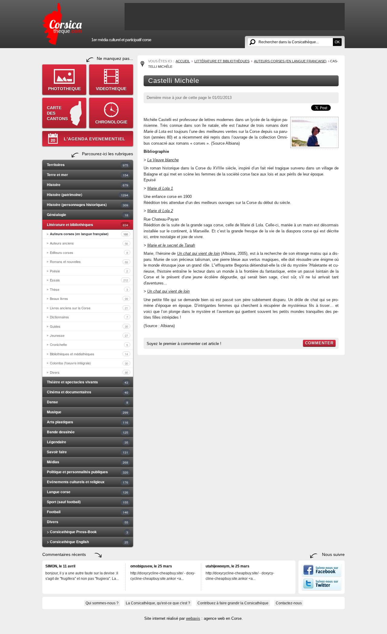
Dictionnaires (89, 316)
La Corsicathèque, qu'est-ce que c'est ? (158, 603)
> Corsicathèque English (87, 541)
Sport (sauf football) (87, 501)
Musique (87, 412)
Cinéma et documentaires (87, 392)
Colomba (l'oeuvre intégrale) (89, 362)
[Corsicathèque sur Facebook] (321, 575)
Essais (89, 280)
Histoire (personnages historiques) (87, 204)
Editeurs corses (89, 252)
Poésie (89, 270)
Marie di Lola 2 (160, 211)
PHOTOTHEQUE (64, 88)
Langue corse (87, 491)
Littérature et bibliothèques (87, 224)
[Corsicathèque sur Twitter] (321, 589)
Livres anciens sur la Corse (89, 307)
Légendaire (87, 442)
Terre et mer (87, 174)
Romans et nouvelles (89, 261)
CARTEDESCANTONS (57, 113)
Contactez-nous (289, 603)
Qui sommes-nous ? (102, 603)
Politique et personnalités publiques (87, 472)
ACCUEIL (183, 61)
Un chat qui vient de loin (168, 291)
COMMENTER (319, 343)
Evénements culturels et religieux (87, 482)
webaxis (193, 618)
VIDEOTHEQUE (111, 88)
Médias (87, 462)
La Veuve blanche (163, 160)
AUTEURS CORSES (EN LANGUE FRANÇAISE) (290, 61)
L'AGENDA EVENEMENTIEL (94, 138)
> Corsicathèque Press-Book (87, 531)
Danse (87, 402)
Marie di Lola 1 (160, 188)
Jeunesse (89, 335)
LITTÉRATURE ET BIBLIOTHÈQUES (221, 61)
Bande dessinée (87, 432)
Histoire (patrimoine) (87, 194)
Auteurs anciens (89, 243)
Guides (89, 326)
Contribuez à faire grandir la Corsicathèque (232, 603)
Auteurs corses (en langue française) (89, 234)
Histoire (87, 184)
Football (87, 511)
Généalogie (87, 214)
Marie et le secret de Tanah (171, 245)
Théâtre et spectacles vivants (87, 382)
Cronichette (89, 344)
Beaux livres (89, 298)
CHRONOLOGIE (111, 122)
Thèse (89, 289)
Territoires (87, 164)
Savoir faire (87, 452)
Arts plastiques (87, 422)
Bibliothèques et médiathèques (89, 353)
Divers (89, 372)
